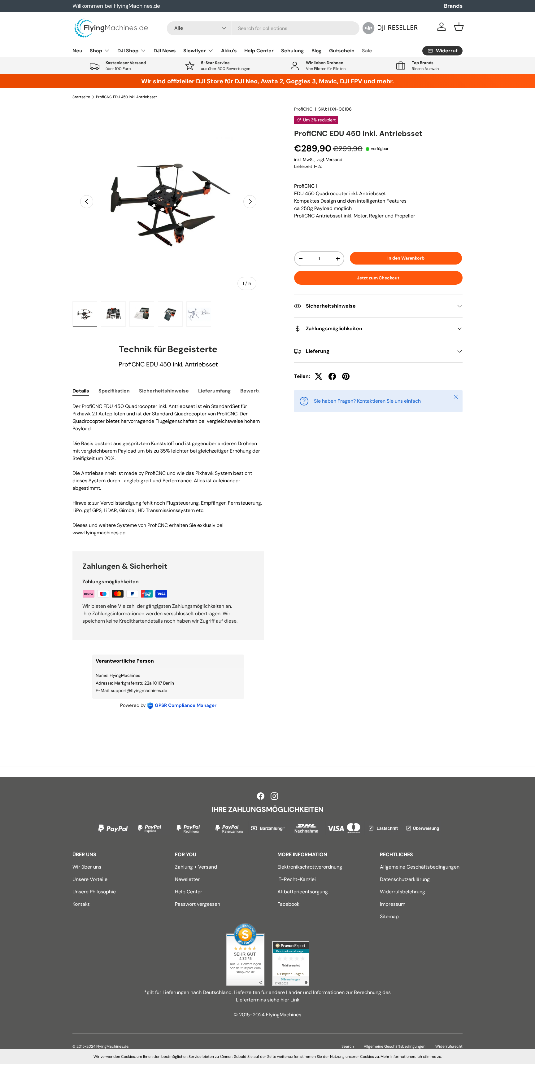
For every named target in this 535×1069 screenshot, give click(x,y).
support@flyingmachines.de (139, 690)
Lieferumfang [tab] (214, 391)
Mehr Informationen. (398, 1056)
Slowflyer (194, 50)
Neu (77, 50)
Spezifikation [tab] (114, 391)
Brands (453, 5)
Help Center (259, 50)
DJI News (165, 50)
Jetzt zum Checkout (378, 278)
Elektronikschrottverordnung (309, 867)
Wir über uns (86, 867)
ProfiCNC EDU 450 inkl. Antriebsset (126, 97)
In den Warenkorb (405, 258)
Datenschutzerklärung (405, 879)
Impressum (392, 904)
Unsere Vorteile (89, 879)
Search (347, 1046)
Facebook (288, 904)
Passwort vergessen (197, 904)
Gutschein (341, 50)
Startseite (81, 97)
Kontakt (80, 904)
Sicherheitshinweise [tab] (164, 391)
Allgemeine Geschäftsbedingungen (419, 867)
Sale (367, 50)
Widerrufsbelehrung (402, 891)
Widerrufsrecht (449, 1046)
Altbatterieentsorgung (302, 891)
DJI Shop (127, 50)
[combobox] (263, 28)
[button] (459, 26)
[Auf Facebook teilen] (332, 376)
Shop (96, 50)
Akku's (229, 50)
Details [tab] (80, 391)
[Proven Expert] (290, 963)
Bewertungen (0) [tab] (260, 391)
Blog (316, 50)
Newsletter (187, 879)
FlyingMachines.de (112, 1046)
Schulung (292, 50)
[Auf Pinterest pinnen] (346, 376)
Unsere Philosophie (94, 891)
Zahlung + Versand (196, 867)
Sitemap (389, 916)
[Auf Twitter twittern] (318, 376)
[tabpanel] (168, 470)
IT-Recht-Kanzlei (296, 879)
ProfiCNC (303, 109)
